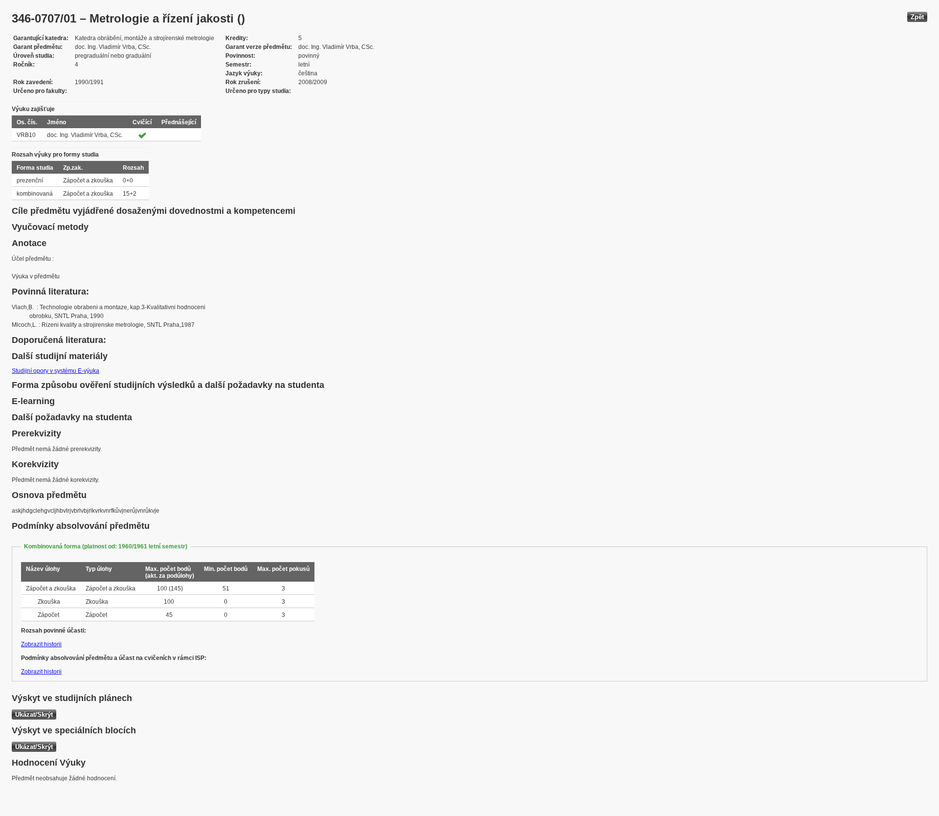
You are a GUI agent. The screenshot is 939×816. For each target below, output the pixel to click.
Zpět (917, 17)
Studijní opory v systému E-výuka (55, 370)
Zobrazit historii (41, 644)
